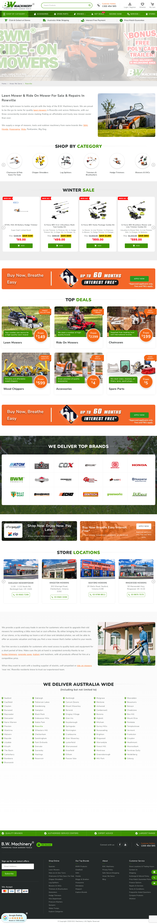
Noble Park (40, 722)
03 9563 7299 (22, 594)
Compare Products (136, 895)
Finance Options (135, 882)
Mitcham (100, 722)
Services (134, 14)
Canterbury (9, 754)
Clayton (7, 706)
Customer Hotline (109, 4)
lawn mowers (40, 110)
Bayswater (9, 714)
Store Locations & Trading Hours (141, 866)
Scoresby (39, 750)
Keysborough (71, 722)
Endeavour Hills (42, 718)
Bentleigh (70, 698)
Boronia (99, 714)
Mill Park (100, 758)
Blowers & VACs (55, 886)
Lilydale (7, 742)
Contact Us (133, 870)
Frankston (131, 734)
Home (4, 83)
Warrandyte (101, 742)
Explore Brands (81, 892)
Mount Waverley (73, 706)
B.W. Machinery (108, 866)
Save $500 (66, 236)
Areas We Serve (16, 83)
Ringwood (100, 738)
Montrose (100, 750)
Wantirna (8, 730)
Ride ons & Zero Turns (57, 873)
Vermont (131, 730)
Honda (5, 129)
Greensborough (103, 754)
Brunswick (9, 762)
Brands (80, 14)
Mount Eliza (132, 718)
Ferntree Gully (133, 750)
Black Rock (40, 714)
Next (153, 52)
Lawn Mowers (54, 870)
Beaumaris (132, 702)
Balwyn (130, 706)
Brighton (100, 734)
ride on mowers (84, 665)
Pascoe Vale (71, 758)
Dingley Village (73, 714)
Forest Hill (101, 746)
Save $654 (143, 236)
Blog (104, 879)
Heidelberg (132, 754)
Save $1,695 (105, 236)
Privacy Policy (107, 870)
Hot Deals (99, 14)
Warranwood (71, 746)
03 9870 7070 (137, 594)
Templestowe (133, 726)
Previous (4, 52)
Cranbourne (71, 734)
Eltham (69, 754)
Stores (152, 14)
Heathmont (132, 742)
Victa (23, 129)
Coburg (130, 758)
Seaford (7, 698)
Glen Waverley (72, 738)
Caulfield (8, 702)
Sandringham (41, 738)
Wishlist (132, 899)
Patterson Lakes (42, 702)
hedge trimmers (9, 654)
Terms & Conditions (136, 889)
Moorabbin (132, 698)
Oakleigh (39, 698)
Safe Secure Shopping (110, 873)
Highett (99, 718)
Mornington (71, 730)
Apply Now (144, 526)
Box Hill (130, 714)
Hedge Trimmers (55, 895)
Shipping (132, 873)
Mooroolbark (132, 746)
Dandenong (40, 706)
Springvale (70, 726)
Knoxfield (70, 750)
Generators (53, 892)
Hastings (39, 754)
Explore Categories (56, 911)
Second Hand (115, 14)
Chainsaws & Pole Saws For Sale (61, 876)
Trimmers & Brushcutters (58, 889)
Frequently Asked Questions (140, 892)
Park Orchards (41, 742)
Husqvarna (14, 129)
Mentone (100, 702)
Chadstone (132, 710)
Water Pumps (54, 908)
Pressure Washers (56, 902)
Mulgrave (100, 698)
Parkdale (131, 722)
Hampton (39, 710)
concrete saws (25, 654)
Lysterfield (70, 742)
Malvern (7, 734)
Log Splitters (54, 882)
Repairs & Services (136, 886)
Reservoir (39, 758)
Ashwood (100, 706)
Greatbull (79, 870)
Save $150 (28, 236)
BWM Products (81, 866)
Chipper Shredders (56, 879)
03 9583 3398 (60, 597)
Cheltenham (40, 734)
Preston (7, 726)
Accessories (42, 14)
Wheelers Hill (41, 730)
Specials (52, 866)
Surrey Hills (101, 726)
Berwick (69, 710)
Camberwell (101, 710)
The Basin (8, 750)
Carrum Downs (72, 702)
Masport (79, 889)
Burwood (8, 710)
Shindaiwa (79, 886)
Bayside (7, 738)
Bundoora (8, 758)
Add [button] (23, 246)
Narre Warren (10, 722)
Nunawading (101, 730)
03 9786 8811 (99, 594)
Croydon (131, 738)
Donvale (38, 746)
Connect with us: (107, 845)
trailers (36, 654)
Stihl (85, 125)
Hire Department (55, 899)
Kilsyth (7, 746)
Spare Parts (62, 14)
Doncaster (8, 718)
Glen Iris (69, 718)
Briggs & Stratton (82, 879)
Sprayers (52, 905)
